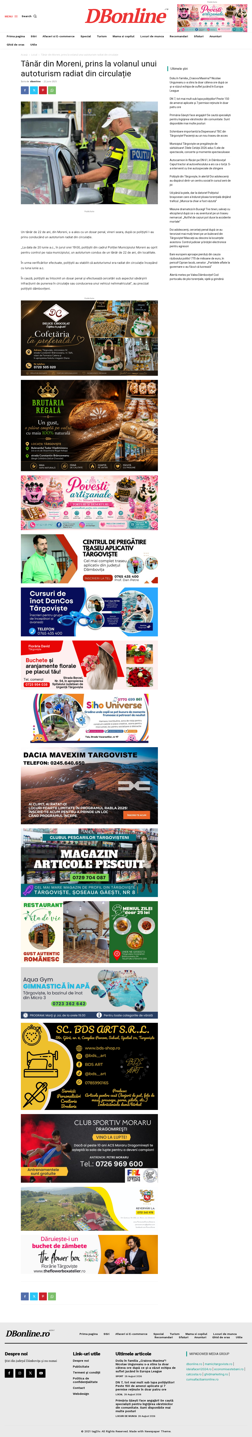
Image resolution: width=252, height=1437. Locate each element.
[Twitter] (34, 90)
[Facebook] (25, 90)
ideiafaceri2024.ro (199, 1369)
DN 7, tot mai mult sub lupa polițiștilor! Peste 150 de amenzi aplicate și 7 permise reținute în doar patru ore (199, 103)
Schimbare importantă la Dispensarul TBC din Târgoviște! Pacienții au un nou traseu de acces (199, 133)
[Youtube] (41, 1373)
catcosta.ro (194, 1374)
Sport (119, 1376)
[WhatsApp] (52, 90)
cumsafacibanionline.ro (202, 1379)
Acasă (24, 54)
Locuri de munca (126, 1416)
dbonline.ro (194, 1364)
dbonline (35, 81)
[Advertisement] (89, 219)
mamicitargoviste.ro (218, 1364)
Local (34, 54)
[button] (30, 16)
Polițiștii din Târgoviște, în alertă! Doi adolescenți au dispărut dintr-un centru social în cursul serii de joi (200, 180)
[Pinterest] (43, 90)
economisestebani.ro (229, 1369)
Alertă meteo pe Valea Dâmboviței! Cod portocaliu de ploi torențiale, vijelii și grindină (197, 277)
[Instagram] (19, 1373)
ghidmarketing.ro (216, 1374)
